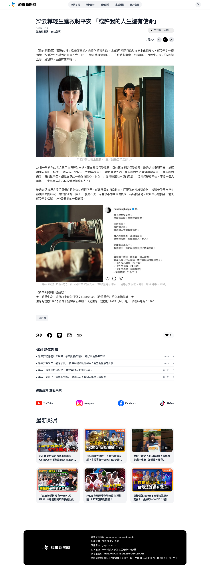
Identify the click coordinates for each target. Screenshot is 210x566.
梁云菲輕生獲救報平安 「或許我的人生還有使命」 (65, 370)
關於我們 (134, 4)
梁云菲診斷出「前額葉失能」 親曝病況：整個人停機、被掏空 (72, 377)
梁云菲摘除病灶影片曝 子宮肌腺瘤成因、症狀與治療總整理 (71, 356)
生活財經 (119, 4)
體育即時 (105, 4)
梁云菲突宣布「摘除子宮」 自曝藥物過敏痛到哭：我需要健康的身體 (75, 363)
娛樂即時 (90, 4)
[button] (159, 39)
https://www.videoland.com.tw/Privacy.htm (124, 553)
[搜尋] (198, 4)
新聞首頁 (75, 4)
